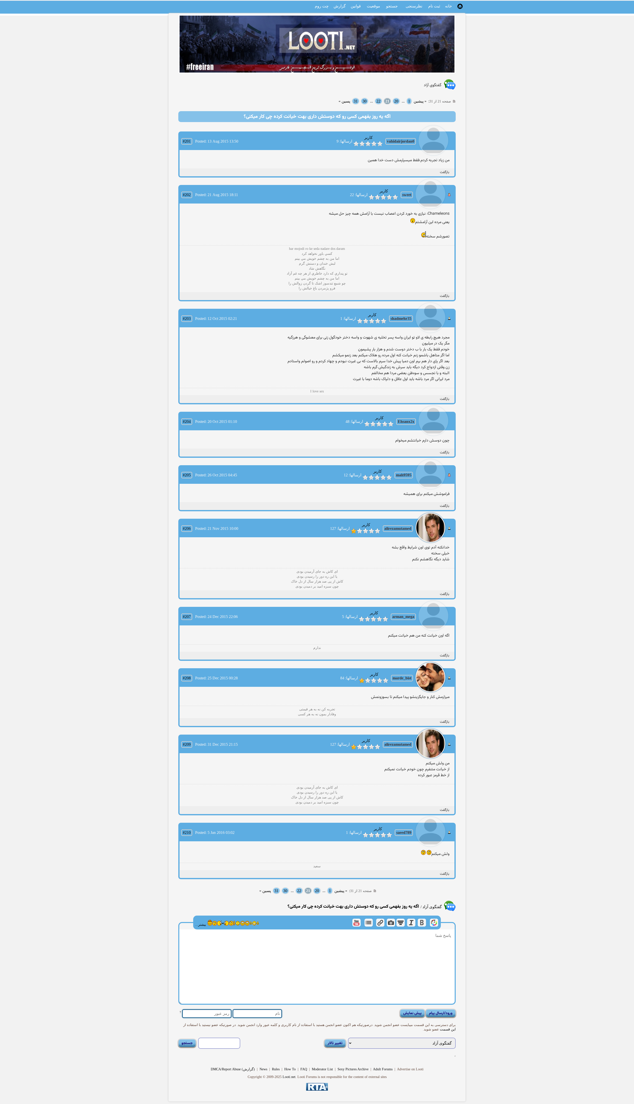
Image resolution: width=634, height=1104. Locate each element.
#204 (187, 421)
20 (396, 101)
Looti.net (289, 1077)
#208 (187, 678)
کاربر (368, 137)
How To (290, 1069)
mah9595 (403, 475)
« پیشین (420, 101)
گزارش (340, 6)
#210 (187, 832)
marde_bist (402, 678)
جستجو (392, 6)
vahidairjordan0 (400, 141)
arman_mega (403, 617)
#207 (187, 617)
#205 (187, 475)
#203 (187, 318)
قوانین (356, 6)
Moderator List (322, 1069)
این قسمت (447, 1029)
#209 (187, 744)
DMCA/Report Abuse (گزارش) (233, 1069)
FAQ (303, 1069)
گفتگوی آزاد (432, 85)
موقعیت (373, 6)
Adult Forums (383, 1069)
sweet (406, 195)
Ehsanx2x (406, 421)
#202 (187, 195)
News (263, 1069)
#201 (187, 141)
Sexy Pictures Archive (353, 1069)
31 (356, 101)
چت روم (322, 6)
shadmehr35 (401, 318)
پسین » (344, 101)
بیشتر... (200, 924)
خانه (448, 6)
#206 (187, 528)
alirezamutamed (397, 528)
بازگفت (444, 172)
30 (365, 101)
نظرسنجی (414, 6)
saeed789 (403, 832)
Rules (276, 1069)
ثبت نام (434, 6)
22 (378, 101)
